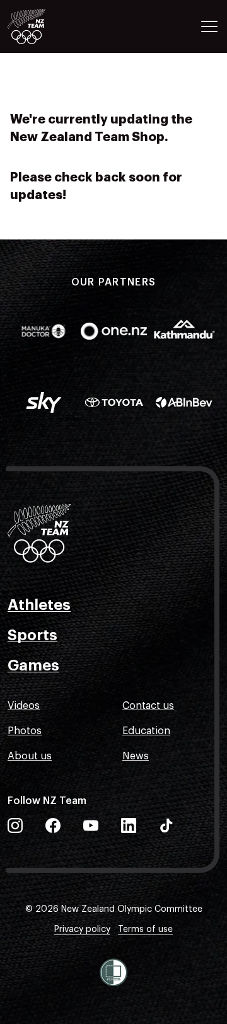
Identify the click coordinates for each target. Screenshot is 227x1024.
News (135, 756)
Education (146, 731)
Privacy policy (82, 929)
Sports (32, 635)
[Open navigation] (209, 26)
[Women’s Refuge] (113, 972)
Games (33, 665)
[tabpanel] (113, 63)
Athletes (39, 605)
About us (30, 756)
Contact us (148, 706)
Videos (24, 706)
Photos (25, 731)
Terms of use (145, 929)
